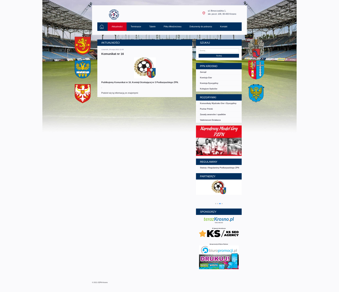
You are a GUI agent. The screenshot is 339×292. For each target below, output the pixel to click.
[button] (215, 203)
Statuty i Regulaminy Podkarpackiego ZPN (219, 168)
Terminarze (136, 26)
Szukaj (219, 56)
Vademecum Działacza (210, 120)
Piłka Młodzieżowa (172, 26)
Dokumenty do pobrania (200, 26)
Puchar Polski (206, 109)
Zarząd (203, 72)
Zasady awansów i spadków (213, 114)
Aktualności (117, 26)
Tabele (152, 26)
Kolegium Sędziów (208, 89)
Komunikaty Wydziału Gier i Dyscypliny (218, 103)
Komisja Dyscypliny (209, 83)
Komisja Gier (206, 77)
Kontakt (223, 26)
